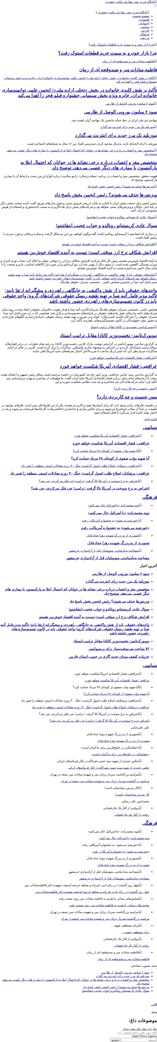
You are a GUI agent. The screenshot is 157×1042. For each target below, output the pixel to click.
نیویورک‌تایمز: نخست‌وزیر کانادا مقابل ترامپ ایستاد (108, 335)
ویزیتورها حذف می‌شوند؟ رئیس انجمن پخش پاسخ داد (106, 194)
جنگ (155, 1029)
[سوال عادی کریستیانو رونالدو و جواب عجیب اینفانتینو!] (122, 217)
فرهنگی (144, 34)
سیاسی (144, 27)
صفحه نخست (140, 16)
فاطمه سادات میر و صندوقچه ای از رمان (118, 69)
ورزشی (144, 38)
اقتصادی (144, 19)
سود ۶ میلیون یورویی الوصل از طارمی (120, 111)
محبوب (145, 965)
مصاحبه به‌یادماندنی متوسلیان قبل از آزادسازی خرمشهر (107, 558)
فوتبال (126, 1029)
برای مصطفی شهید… (135, 932)
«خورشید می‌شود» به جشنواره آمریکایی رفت (115, 528)
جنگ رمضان (135, 1029)
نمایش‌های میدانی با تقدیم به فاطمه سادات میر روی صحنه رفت (109, 905)
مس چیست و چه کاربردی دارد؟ (127, 396)
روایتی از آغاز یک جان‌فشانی (131, 814)
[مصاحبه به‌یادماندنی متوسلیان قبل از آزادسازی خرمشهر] (105, 550)
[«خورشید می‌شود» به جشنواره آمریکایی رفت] (112, 520)
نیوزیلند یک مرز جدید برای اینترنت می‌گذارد (116, 135)
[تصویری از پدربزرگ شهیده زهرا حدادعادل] (114, 535)
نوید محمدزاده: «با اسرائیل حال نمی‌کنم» (118, 513)
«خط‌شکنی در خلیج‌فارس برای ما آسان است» (120, 754)
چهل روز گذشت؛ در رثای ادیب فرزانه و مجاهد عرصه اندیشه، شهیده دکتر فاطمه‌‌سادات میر (92, 891)
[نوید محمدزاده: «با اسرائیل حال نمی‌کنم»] (115, 505)
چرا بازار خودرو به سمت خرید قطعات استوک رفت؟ (107, 52)
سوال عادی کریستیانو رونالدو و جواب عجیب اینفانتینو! (106, 225)
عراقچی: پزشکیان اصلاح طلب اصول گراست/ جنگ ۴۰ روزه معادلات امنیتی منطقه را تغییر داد (79, 473)
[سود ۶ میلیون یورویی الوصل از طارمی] (131, 103)
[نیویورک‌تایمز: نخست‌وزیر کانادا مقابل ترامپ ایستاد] (124, 327)
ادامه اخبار (150, 419)
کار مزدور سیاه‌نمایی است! (132, 794)
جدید (154, 965)
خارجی (145, 30)
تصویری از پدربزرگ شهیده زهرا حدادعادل (118, 543)
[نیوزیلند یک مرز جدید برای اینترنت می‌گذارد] (129, 127)
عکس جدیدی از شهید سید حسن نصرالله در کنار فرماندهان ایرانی (108, 767)
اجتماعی (144, 23)
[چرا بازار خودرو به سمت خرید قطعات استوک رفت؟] (123, 44)
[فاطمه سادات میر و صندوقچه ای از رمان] (129, 61)
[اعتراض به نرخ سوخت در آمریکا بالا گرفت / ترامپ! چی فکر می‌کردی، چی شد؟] (90, 481)
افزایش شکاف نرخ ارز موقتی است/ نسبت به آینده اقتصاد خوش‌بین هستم (87, 252)
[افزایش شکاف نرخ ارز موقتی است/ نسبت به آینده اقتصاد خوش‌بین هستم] (109, 244)
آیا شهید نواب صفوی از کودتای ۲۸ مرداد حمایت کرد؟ (110, 458)
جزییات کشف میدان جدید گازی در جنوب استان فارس (109, 657)
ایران (149, 1029)
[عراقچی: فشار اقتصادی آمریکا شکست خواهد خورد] (123, 357)
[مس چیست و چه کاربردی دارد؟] (135, 388)
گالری (154, 1004)
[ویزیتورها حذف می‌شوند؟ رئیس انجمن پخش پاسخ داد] (122, 186)
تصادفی (136, 965)
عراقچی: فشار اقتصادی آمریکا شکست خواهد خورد (108, 366)
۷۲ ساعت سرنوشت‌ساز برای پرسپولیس (119, 649)
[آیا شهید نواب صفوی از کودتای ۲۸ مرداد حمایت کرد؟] (107, 450)
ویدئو (154, 1012)
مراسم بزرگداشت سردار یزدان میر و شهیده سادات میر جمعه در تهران (105, 781)
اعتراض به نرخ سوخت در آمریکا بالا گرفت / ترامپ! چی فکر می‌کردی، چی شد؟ (90, 488)
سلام (144, 1029)
